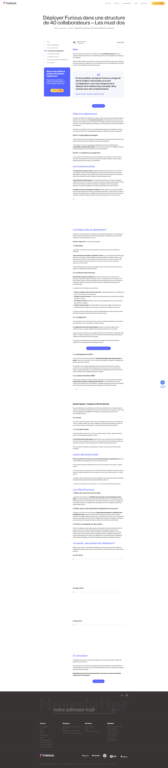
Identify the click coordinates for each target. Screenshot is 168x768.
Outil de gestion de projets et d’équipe (72, 733)
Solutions (108, 3)
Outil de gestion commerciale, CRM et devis (72, 727)
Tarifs (136, 3)
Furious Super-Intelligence (46, 746)
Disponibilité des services (46, 742)
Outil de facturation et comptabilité (71, 730)
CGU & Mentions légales (67, 764)
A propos (42, 731)
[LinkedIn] (122, 696)
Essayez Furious (98, 681)
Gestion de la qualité (112, 733)
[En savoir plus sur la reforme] (163, 387)
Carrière (42, 733)
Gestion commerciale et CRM (114, 726)
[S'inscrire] (113, 710)
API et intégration (44, 735)
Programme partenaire (45, 740)
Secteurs (116, 3)
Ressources (144, 3)
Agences (87, 729)
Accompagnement (126, 3)
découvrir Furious (98, 105)
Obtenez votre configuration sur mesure (98, 348)
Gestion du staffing (112, 740)
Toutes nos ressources (60, 28)
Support (42, 738)
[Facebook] (127, 696)
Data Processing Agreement (79, 764)
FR (113, 764)
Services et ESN (89, 726)
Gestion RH (110, 738)
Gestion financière (111, 735)
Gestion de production (112, 731)
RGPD (59, 764)
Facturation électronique (46, 744)
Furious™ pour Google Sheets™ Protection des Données (98, 764)
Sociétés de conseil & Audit (91, 731)
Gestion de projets (112, 729)
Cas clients (70, 28)
